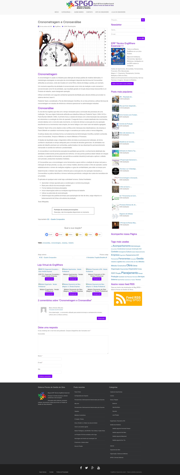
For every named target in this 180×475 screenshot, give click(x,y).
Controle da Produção (126, 124)
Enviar (140, 38)
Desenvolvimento (140, 252)
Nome (40, 356)
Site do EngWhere (102, 12)
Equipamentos (131, 255)
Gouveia (114, 411)
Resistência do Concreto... (127, 142)
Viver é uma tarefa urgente (81, 426)
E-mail (40, 362)
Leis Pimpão (115, 415)
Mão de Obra (134, 262)
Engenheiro (123, 255)
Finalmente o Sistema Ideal (81, 442)
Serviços (141, 276)
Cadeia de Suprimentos (116, 392)
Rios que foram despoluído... (128, 106)
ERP (137, 255)
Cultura (128, 251)
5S (111, 246)
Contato (89, 12)
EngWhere (58, 26)
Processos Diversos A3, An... (128, 205)
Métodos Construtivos (118, 265)
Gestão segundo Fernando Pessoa (121, 428)
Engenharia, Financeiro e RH (117, 421)
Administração (135, 246)
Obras (135, 265)
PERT (113, 273)
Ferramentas (124, 258)
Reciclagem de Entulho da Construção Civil (86, 438)
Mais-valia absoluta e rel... (127, 133)
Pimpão (118, 273)
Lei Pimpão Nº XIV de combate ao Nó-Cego (86, 434)
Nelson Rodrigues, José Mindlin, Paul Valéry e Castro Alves (90, 430)
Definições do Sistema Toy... (128, 151)
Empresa (64, 243)
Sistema (114, 279)
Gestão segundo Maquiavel (119, 436)
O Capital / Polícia (79, 419)
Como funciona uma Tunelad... (129, 115)
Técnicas (138, 279)
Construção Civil (136, 249)
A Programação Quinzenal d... (128, 160)
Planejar (140, 273)
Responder (101, 318)
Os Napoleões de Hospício (81, 395)
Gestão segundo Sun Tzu (118, 440)
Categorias (66, 12)
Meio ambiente (127, 262)
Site (39, 369)
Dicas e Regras (114, 399)
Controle (114, 251)
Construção (128, 249)
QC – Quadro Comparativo (56, 219)
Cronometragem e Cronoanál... (129, 178)
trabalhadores (128, 279)
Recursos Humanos (132, 277)
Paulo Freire (78, 392)
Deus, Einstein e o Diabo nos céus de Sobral (86, 423)
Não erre (77, 403)
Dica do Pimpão (79, 446)
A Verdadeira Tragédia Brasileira (96, 257)
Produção (114, 276)
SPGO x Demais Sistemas (116, 457)
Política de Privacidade (62, 472)
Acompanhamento (122, 245)
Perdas (139, 269)
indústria (71, 243)
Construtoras (121, 249)
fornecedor (133, 259)
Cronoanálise (46, 243)
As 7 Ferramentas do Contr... (128, 196)
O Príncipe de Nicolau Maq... (128, 223)
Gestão (140, 258)
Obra (129, 265)
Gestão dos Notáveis (115, 424)
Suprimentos (121, 279)
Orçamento (133, 269)
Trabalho (133, 279)
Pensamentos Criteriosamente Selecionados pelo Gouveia (89, 399)
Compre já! (49, 279)
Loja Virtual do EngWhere (50, 264)
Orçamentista (124, 269)
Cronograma (122, 252)
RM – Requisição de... (126, 97)
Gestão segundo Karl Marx (119, 432)
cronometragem (56, 243)
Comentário (41, 334)
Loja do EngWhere (118, 12)
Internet (112, 446)
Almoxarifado (114, 249)
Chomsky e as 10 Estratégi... (128, 169)
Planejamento (129, 273)
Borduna (114, 403)
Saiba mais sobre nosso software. (122, 84)
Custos (133, 252)
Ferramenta (114, 259)
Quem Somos (78, 12)
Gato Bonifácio (116, 407)
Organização (115, 269)
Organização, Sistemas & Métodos (119, 453)
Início (57, 12)
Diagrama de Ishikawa (126, 214)
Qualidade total (123, 277)
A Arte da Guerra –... (126, 187)
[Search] (143, 19)
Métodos (141, 262)
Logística (119, 262)
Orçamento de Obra (115, 449)
